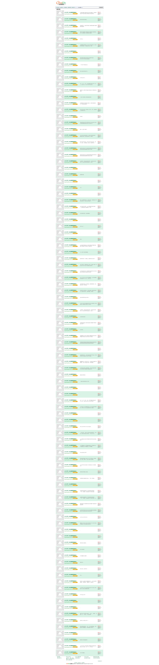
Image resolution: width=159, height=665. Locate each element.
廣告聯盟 (58, 656)
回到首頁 (57, 7)
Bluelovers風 (68, 656)
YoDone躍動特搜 (78, 656)
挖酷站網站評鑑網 (96, 656)
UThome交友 (86, 656)
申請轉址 (65, 7)
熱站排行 (73, 7)
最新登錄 (69, 7)
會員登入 (61, 7)
